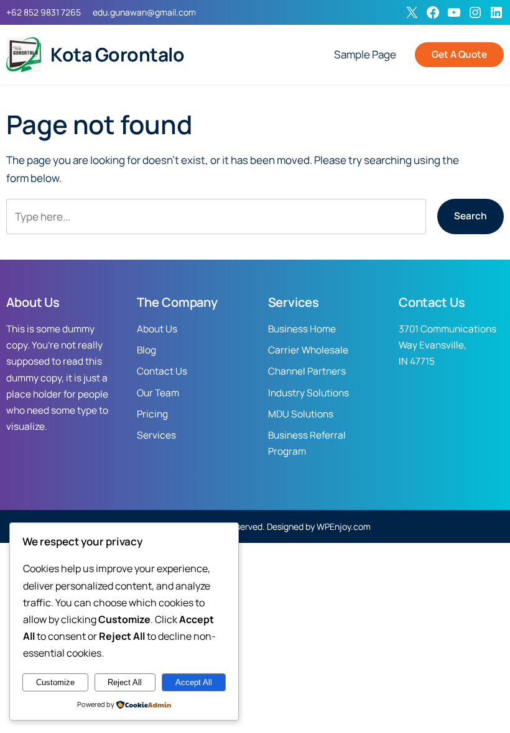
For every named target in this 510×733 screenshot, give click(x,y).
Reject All (125, 682)
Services (156, 435)
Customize (55, 682)
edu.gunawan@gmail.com (144, 12)
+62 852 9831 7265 (43, 12)
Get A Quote (459, 54)
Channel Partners (307, 371)
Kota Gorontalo (117, 54)
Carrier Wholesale (308, 350)
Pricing (152, 414)
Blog (146, 350)
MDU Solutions (300, 414)
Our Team (158, 392)
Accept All (193, 682)
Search (470, 215)
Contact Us (162, 371)
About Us (157, 328)
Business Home (302, 328)
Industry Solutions (308, 392)
